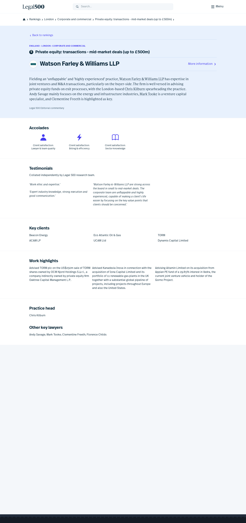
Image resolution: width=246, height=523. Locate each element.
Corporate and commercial (74, 19)
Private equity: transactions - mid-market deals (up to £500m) (133, 19)
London (49, 19)
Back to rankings (42, 35)
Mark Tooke (148, 94)
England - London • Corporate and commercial (57, 46)
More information (200, 64)
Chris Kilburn (135, 88)
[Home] (45, 6)
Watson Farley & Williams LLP (79, 64)
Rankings (34, 19)
